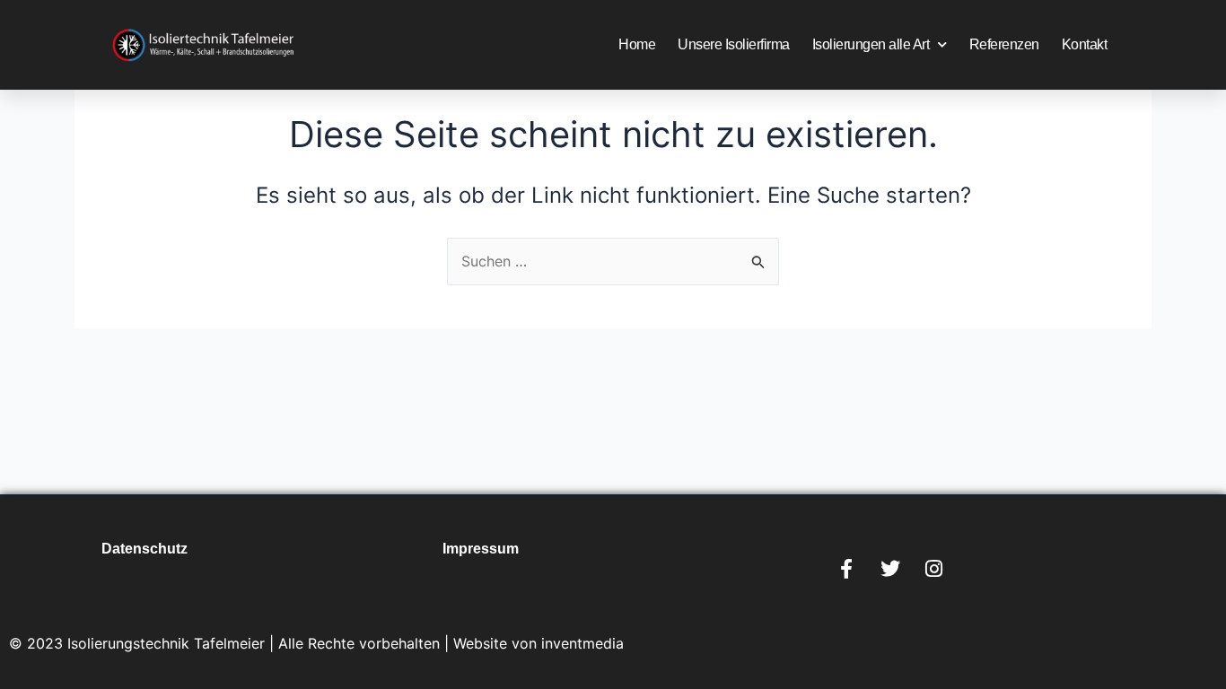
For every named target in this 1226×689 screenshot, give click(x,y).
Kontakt (1085, 44)
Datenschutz (144, 548)
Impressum (480, 548)
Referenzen (1004, 44)
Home (636, 44)
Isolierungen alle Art (871, 44)
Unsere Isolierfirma (734, 44)
